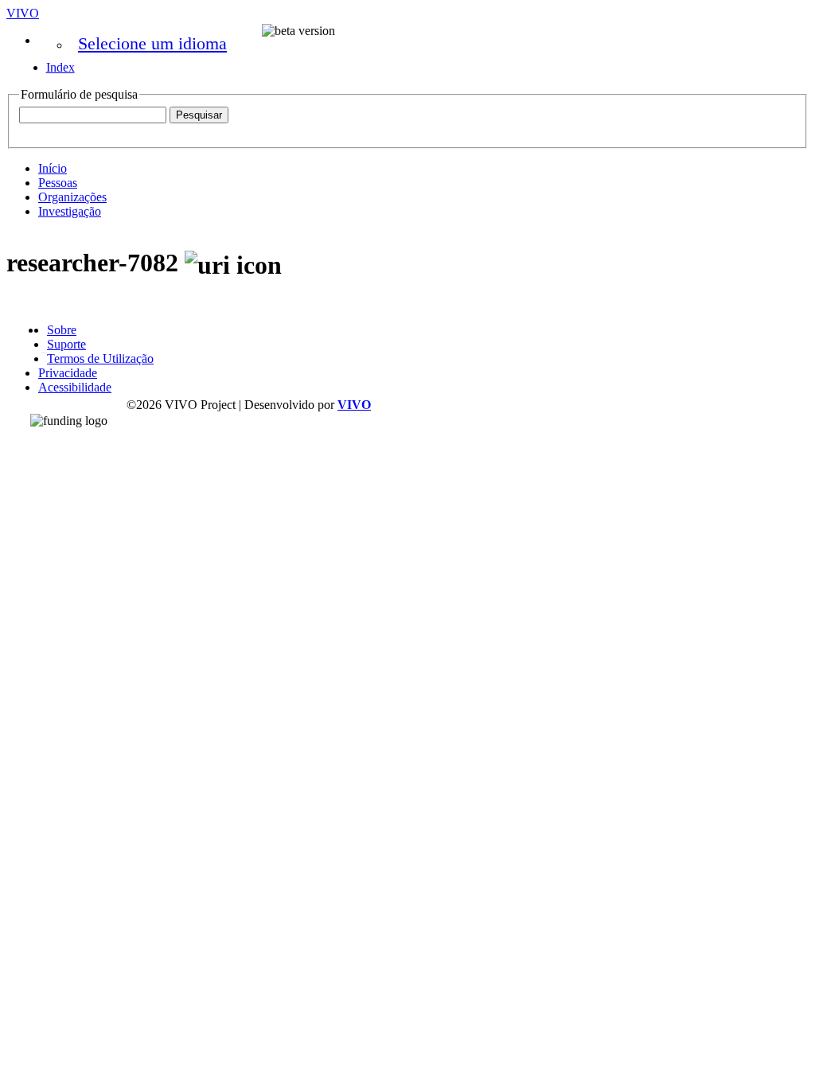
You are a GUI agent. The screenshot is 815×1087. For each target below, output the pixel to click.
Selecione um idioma (152, 43)
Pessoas (57, 182)
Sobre (61, 330)
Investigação (69, 211)
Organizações (72, 197)
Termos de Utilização (100, 358)
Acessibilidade (74, 387)
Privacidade (67, 373)
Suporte (66, 344)
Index (60, 67)
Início (52, 168)
